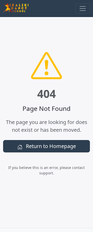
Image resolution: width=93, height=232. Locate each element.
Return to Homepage (50, 146)
